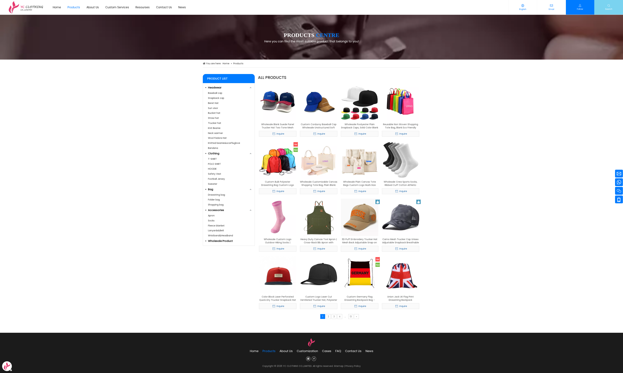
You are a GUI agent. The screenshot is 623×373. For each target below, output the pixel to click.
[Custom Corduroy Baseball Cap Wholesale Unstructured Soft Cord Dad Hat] (318, 102)
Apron (211, 215)
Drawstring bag (216, 194)
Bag (210, 189)
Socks (211, 220)
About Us (286, 351)
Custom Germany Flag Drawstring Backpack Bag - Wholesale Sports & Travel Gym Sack (359, 298)
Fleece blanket (216, 225)
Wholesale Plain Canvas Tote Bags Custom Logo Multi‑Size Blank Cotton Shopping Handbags (359, 183)
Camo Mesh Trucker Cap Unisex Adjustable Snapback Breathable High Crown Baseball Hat (400, 241)
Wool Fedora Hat (217, 138)
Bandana (213, 148)
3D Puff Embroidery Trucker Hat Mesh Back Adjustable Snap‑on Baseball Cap (359, 241)
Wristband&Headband (220, 235)
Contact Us (353, 351)
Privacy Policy (353, 366)
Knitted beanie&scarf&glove (224, 143)
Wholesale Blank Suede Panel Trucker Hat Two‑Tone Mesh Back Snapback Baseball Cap (277, 126)
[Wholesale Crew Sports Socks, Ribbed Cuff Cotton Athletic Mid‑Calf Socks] (400, 159)
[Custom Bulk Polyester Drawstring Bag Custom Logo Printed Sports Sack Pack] (277, 159)
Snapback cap (216, 98)
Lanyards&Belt (216, 230)
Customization (307, 351)
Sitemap (338, 366)
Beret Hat (213, 103)
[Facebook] (314, 358)
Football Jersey (216, 178)
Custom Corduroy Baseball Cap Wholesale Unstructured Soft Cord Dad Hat (318, 126)
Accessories (216, 210)
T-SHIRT (212, 159)
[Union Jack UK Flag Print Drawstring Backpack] (400, 274)
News (369, 351)
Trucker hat (214, 123)
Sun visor (213, 108)
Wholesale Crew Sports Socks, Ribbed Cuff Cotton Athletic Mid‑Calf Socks (400, 183)
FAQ (338, 351)
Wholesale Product (220, 241)
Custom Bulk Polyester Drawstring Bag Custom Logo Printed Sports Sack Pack (277, 183)
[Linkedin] (308, 358)
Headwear (214, 87)
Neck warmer (215, 133)
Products (269, 351)
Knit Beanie (214, 128)
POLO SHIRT (214, 164)
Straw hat (213, 118)
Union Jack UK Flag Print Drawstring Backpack (400, 298)
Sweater (212, 184)
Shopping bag (216, 204)
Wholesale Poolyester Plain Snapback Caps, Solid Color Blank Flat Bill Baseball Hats (359, 126)
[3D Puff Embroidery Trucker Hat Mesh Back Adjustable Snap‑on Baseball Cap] (359, 217)
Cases (326, 351)
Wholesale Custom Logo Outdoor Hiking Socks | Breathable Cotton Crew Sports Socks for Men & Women (277, 241)
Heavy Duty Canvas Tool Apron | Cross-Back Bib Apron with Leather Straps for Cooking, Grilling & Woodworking (318, 241)
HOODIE (212, 168)
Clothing (213, 153)
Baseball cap (215, 93)
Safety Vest (214, 173)
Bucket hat (214, 113)
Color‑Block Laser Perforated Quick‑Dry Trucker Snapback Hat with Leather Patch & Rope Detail (277, 298)
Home (254, 351)
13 (351, 316)
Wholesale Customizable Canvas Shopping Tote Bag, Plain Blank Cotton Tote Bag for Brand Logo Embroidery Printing (318, 183)
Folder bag (214, 199)
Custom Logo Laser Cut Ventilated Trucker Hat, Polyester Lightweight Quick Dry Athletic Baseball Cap (318, 298)
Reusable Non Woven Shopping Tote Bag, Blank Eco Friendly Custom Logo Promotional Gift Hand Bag (400, 126)
